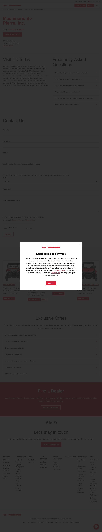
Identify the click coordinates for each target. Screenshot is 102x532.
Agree (51, 283)
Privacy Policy (60, 270)
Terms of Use (55, 273)
